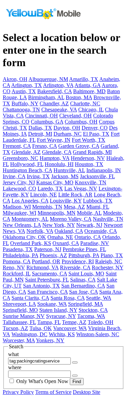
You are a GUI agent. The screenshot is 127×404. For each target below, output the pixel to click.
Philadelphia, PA (20, 255)
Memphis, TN (47, 207)
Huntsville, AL (69, 170)
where (14, 367)
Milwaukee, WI (19, 213)
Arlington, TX (26, 85)
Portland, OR (46, 261)
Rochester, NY (107, 267)
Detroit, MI (40, 134)
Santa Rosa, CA (67, 298)
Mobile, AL (89, 213)
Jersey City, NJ (19, 182)
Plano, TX (112, 255)
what (13, 354)
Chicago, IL (91, 109)
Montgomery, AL (30, 219)
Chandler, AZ (54, 103)
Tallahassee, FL (19, 322)
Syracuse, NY (61, 316)
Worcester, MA (19, 340)
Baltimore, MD (89, 91)
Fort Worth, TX (88, 140)
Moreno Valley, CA (70, 219)
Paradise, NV (94, 243)
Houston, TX (89, 164)
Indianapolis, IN (103, 170)
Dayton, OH (67, 128)
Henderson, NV (88, 158)
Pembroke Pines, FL (84, 249)
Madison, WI (17, 207)
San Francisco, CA (47, 292)
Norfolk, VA (39, 231)
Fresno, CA (44, 146)
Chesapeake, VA (59, 109)
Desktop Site (86, 392)
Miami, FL (97, 207)
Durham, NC (68, 134)
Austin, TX (24, 91)
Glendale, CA (56, 152)
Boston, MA (79, 97)
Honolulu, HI (59, 164)
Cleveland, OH (75, 115)
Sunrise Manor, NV (24, 316)
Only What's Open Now (42, 381)
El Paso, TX (96, 134)
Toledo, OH (100, 322)
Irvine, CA (14, 176)
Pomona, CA (16, 261)
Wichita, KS (62, 334)
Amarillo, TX (83, 79)
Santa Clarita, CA (30, 298)
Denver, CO (95, 128)
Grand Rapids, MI (92, 152)
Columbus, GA (47, 122)
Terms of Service (53, 392)
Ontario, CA (88, 237)
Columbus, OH (81, 122)
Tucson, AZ (15, 328)
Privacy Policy (18, 392)
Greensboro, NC (20, 158)
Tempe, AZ (74, 322)
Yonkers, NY (50, 340)
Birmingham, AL (46, 97)
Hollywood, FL (26, 164)
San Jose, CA (83, 292)
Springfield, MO (20, 310)
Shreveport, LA (19, 304)
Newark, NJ (89, 225)
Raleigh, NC (108, 261)
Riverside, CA (75, 267)
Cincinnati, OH (41, 115)
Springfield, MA (85, 304)
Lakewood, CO (19, 188)
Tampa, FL (49, 322)
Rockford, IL (16, 273)
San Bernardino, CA (83, 286)
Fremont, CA (17, 146)
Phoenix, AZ (53, 255)
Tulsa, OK (40, 328)
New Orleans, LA (22, 225)
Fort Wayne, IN (53, 140)
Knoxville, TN (90, 182)
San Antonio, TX (41, 286)
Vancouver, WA (70, 328)
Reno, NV (14, 267)
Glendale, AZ (26, 152)
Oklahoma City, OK (24, 237)
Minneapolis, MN (57, 213)
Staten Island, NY (58, 310)
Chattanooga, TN (21, 109)
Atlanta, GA (88, 85)
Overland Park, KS (30, 243)
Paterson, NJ (47, 249)
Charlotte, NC (85, 103)
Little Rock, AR (75, 194)
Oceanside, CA (100, 231)
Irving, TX (38, 176)
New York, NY (58, 225)
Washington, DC (29, 334)
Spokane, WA (52, 304)
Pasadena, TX (18, 249)
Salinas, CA (83, 279)
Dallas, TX (40, 128)
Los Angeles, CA (30, 201)
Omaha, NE (60, 237)
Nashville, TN (108, 219)
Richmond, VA (42, 267)
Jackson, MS (65, 176)
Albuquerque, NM (48, 79)
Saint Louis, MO (86, 273)
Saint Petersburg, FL (47, 279)
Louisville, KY (66, 201)
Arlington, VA (58, 85)
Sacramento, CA (49, 273)
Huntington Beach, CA (27, 170)
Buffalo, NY (25, 103)
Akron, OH (15, 79)
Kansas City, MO (54, 182)
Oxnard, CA (65, 243)
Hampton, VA (54, 158)
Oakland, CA (69, 231)
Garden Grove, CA (78, 146)
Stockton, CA (93, 310)
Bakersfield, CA (54, 91)
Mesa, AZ (74, 207)
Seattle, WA (98, 298)
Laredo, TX (50, 188)
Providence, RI (78, 261)
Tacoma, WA (91, 316)
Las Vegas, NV (80, 188)
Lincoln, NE (43, 194)
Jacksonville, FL (97, 176)
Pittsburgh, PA (83, 255)
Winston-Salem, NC (97, 334)
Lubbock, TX (97, 201)
